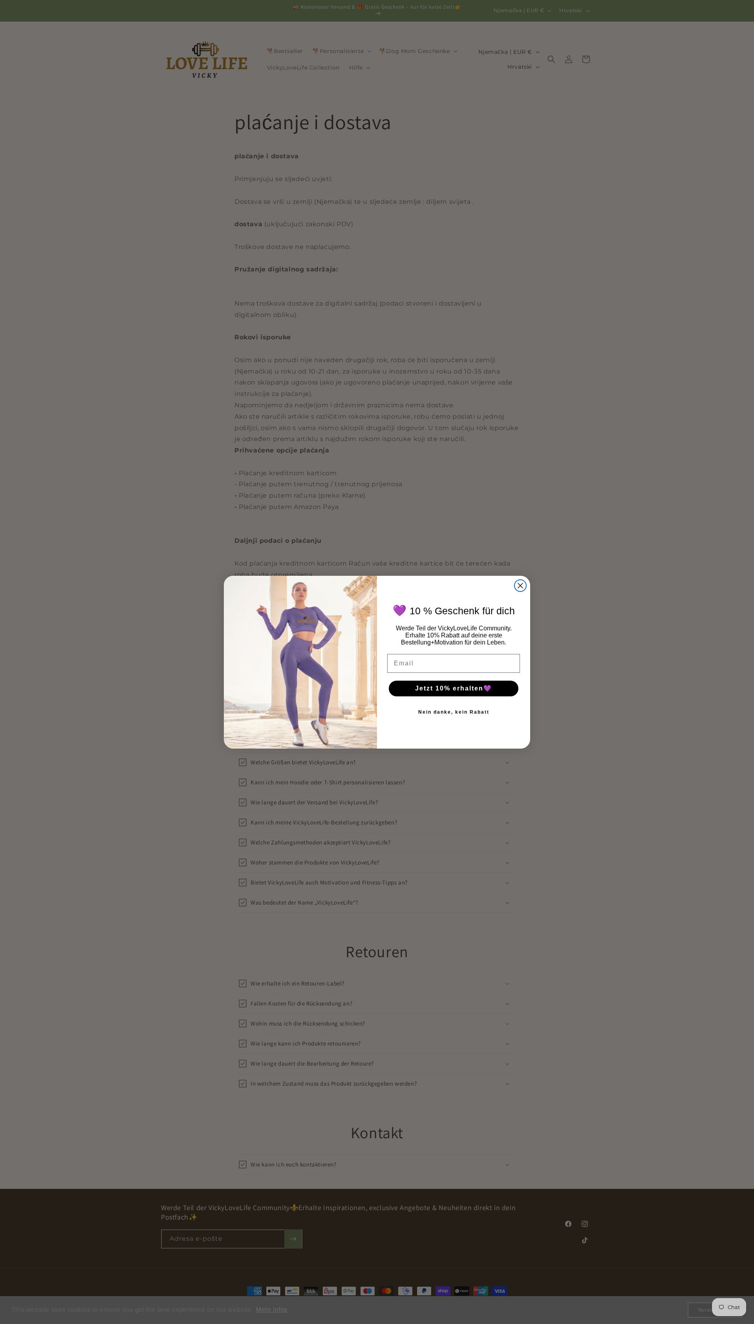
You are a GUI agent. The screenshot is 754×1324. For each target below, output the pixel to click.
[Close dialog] (520, 585)
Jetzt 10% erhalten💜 (453, 688)
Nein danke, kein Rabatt (453, 712)
